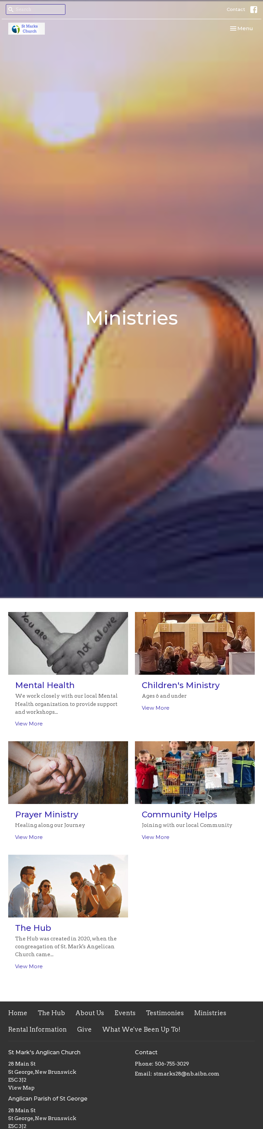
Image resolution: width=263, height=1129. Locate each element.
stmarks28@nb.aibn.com (187, 1074)
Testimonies (165, 1013)
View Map (21, 1088)
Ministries (210, 1013)
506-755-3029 (172, 1064)
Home (17, 1013)
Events (125, 1013)
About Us (89, 1013)
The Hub (51, 1013)
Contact (236, 9)
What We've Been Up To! (141, 1029)
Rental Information (37, 1029)
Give (84, 1029)
